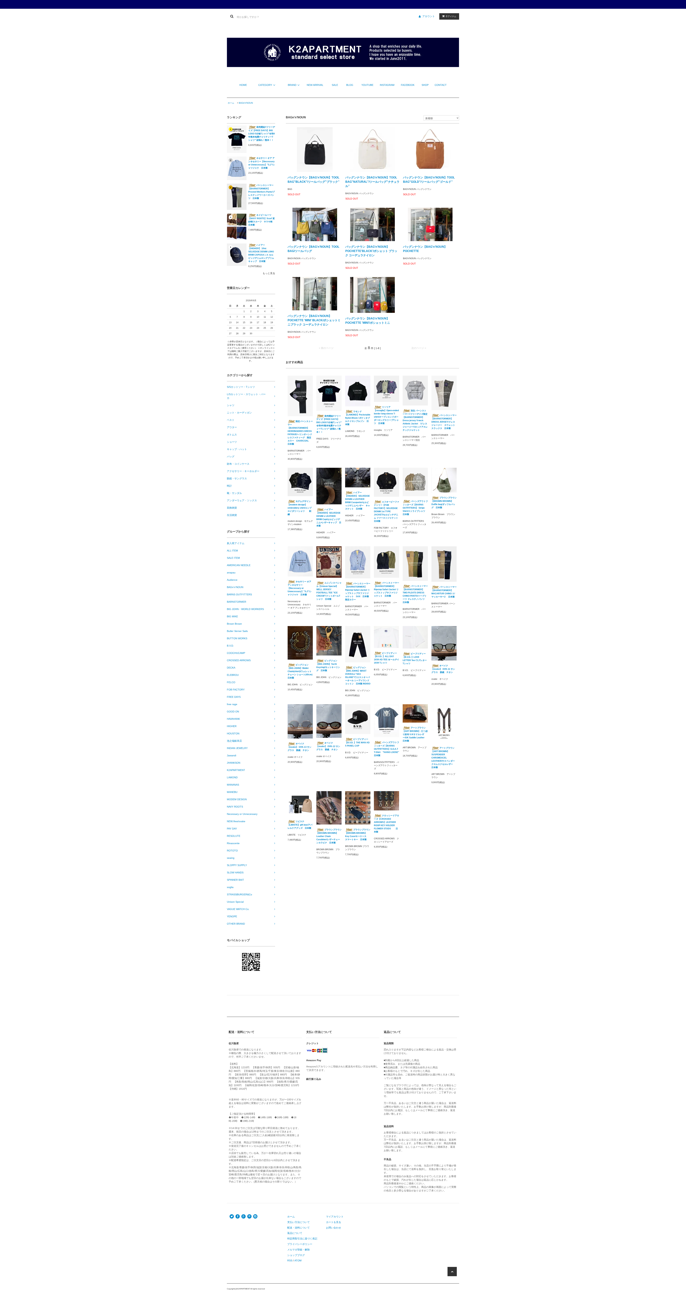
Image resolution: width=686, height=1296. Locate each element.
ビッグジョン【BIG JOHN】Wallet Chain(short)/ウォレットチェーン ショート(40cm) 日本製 (300, 671)
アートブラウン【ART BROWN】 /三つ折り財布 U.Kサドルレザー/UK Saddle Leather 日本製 (415, 734)
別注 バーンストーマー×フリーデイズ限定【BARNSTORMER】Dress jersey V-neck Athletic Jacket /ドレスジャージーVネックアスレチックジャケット (415, 420)
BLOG (349, 85)
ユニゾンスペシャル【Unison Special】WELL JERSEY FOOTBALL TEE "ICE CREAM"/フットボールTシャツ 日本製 (329, 591)
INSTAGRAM (387, 85)
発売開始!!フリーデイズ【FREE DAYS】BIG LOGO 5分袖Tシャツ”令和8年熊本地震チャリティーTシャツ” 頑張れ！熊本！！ (261, 133)
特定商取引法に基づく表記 (302, 1238)
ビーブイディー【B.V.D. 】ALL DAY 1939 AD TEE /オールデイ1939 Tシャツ (386, 658)
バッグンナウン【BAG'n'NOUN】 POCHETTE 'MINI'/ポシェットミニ (367, 320)
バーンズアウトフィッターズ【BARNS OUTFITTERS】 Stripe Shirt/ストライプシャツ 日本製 (415, 508)
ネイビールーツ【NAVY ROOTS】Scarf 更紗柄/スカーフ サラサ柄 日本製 (261, 220)
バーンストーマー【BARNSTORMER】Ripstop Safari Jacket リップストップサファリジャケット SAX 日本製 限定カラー (357, 591)
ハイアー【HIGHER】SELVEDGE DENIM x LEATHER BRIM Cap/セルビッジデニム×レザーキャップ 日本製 (328, 517)
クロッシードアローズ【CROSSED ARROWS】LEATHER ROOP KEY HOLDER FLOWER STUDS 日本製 (386, 823)
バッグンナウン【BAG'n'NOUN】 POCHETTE (425, 249)
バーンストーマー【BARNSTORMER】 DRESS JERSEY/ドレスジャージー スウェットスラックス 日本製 (444, 422)
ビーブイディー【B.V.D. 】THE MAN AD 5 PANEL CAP (357, 742)
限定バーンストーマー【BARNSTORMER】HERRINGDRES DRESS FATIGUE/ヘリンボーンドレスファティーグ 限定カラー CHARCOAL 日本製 (300, 432)
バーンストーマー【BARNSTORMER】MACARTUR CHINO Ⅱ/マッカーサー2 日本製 (444, 592)
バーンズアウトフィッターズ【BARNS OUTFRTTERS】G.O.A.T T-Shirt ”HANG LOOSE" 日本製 (386, 749)
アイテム (451, 16)
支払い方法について (298, 1222)
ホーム (231, 103)
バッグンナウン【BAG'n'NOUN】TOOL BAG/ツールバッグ (313, 249)
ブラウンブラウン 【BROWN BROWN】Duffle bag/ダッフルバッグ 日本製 (444, 502)
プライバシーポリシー (299, 1244)
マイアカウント (335, 1216)
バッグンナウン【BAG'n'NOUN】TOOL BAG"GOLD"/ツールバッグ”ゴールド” (429, 179)
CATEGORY (265, 85)
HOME (243, 85)
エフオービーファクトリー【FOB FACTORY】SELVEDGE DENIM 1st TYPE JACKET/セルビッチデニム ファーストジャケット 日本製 (386, 512)
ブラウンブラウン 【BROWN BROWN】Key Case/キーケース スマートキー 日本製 (357, 834)
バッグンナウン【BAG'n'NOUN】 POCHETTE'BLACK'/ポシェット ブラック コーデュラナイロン (371, 251)
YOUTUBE (367, 85)
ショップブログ (296, 1255)
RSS (289, 1260)
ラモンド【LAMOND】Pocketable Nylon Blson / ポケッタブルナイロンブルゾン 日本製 (357, 418)
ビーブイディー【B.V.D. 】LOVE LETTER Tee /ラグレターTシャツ (415, 658)
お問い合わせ (333, 1227)
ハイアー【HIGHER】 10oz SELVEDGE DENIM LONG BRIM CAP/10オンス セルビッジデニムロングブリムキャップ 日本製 (261, 253)
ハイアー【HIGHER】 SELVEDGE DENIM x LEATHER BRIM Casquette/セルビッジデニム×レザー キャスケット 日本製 (357, 500)
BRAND (292, 85)
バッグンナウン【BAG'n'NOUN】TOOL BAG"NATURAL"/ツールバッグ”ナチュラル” (372, 182)
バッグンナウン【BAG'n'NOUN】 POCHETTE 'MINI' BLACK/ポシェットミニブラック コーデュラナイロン (314, 320)
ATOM (298, 1260)
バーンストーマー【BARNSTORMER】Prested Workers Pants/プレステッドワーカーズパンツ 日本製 (261, 192)
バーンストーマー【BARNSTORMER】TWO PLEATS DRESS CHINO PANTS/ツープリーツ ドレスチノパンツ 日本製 (415, 594)
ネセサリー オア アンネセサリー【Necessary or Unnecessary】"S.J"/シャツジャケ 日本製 (261, 163)
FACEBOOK (407, 85)
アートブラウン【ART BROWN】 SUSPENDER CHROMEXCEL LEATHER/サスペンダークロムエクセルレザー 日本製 (443, 758)
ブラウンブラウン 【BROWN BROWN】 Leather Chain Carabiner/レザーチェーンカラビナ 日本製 (329, 836)
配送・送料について (298, 1227)
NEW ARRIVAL (315, 85)
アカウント (428, 16)
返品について (294, 1233)
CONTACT (441, 85)
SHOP (425, 85)
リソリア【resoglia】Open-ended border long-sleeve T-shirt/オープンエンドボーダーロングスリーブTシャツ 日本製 (386, 415)
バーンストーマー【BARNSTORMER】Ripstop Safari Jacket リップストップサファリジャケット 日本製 (386, 589)
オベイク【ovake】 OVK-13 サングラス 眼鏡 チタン (299, 747)
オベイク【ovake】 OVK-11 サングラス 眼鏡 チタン (443, 669)
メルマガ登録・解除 (298, 1249)
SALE (335, 85)
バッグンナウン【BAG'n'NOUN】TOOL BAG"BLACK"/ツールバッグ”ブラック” (313, 179)
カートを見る (333, 1222)
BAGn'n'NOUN (246, 103)
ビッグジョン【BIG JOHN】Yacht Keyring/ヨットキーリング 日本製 (328, 665)
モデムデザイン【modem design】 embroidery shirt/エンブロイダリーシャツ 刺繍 (300, 508)
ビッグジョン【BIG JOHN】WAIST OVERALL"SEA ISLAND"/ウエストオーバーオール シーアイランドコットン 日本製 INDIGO (357, 675)
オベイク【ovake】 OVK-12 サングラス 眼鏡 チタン (328, 746)
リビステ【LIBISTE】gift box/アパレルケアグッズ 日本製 (300, 824)
